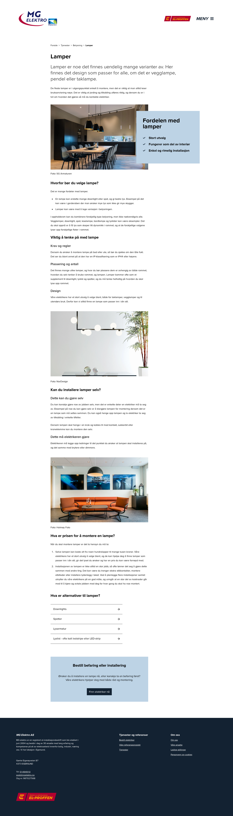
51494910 (25, 772)
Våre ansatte (176, 745)
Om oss (174, 740)
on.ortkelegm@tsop (25, 775)
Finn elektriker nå (99, 691)
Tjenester (123, 749)
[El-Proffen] (177, 18)
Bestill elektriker (126, 740)
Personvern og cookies (181, 754)
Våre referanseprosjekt (130, 745)
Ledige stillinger (178, 749)
